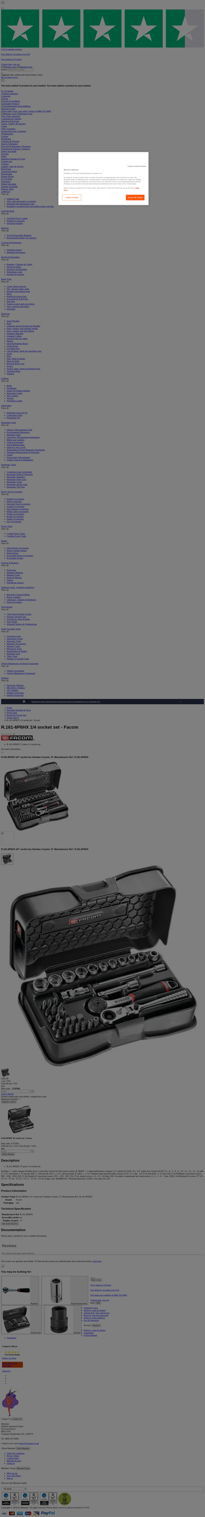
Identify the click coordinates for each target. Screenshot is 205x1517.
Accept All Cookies (135, 197)
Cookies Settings (71, 197)
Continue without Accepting (136, 166)
